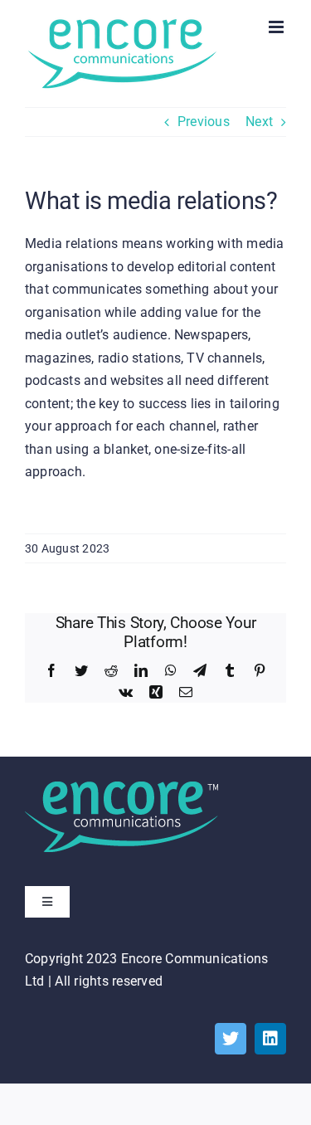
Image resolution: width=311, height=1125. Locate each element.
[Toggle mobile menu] (277, 27)
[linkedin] (270, 1038)
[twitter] (230, 1038)
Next (259, 121)
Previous (203, 121)
